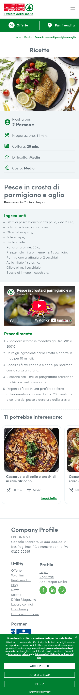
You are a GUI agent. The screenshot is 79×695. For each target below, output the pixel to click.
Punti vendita (21, 580)
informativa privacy (19, 654)
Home (18, 37)
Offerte (16, 570)
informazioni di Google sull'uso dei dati (54, 656)
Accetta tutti (39, 666)
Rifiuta (39, 684)
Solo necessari (39, 675)
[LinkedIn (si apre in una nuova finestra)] (53, 590)
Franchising (19, 609)
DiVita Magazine (23, 599)
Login (44, 572)
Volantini (17, 575)
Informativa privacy (39, 691)
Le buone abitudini (25, 614)
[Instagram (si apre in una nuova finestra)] (62, 590)
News (15, 590)
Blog (14, 585)
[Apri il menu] (73, 9)
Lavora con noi (22, 604)
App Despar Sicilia (53, 581)
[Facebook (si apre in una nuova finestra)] (43, 590)
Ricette (28, 37)
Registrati (47, 577)
